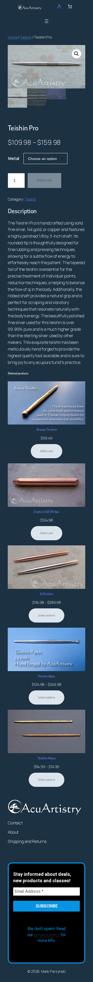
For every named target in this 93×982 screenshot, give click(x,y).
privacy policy (47, 935)
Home (12, 37)
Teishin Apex (46, 676)
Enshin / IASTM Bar (46, 512)
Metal (13, 158)
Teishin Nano (46, 758)
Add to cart (44, 180)
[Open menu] (46, 21)
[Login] (59, 6)
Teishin (26, 37)
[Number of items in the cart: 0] (70, 6)
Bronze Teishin (46, 430)
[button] (76, 53)
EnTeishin (46, 594)
